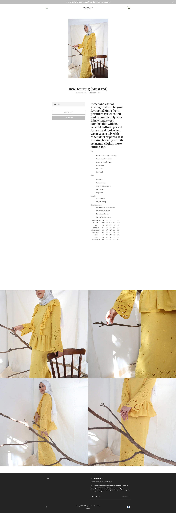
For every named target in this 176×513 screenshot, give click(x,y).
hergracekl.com (89, 505)
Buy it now (69, 117)
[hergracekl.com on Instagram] (46, 507)
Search (48, 478)
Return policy (97, 478)
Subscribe (125, 496)
